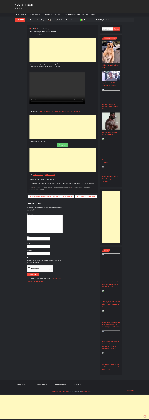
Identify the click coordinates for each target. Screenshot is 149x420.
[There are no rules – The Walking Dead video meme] (82, 20)
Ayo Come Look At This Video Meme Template (32, 20)
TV (32, 29)
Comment (30, 214)
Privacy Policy (21, 385)
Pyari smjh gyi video (76, 187)
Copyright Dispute (41, 385)
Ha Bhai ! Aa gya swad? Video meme (85, 197)
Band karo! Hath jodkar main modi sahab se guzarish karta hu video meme (51, 197)
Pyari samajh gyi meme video (62, 187)
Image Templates (35, 14)
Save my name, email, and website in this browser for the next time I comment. (44, 261)
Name (29, 236)
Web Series (48, 14)
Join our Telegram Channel (44, 174)
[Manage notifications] (145, 416)
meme (31, 187)
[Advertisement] (62, 50)
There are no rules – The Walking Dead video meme (99, 20)
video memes (40, 189)
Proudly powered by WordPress (59, 391)
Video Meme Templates (42, 29)
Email (29, 243)
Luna (30, 35)
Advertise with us (60, 385)
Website (29, 251)
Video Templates (21, 14)
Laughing (85, 14)
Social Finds (24, 5)
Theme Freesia (86, 391)
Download (62, 145)
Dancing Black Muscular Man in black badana (65, 20)
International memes (72, 14)
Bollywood (59, 14)
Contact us (77, 385)
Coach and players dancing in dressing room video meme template (59, 111)
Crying (93, 14)
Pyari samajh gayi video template (43, 187)
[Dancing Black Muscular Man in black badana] (49, 20)
